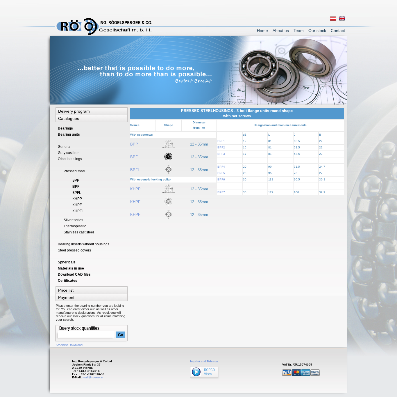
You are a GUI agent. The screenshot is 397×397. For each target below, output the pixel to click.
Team (299, 30)
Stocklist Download (69, 345)
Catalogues (68, 118)
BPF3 (221, 153)
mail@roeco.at (93, 377)
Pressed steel (74, 171)
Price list (66, 290)
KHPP (135, 189)
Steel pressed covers (74, 250)
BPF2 (221, 147)
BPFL (135, 170)
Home (262, 30)
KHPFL (136, 214)
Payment (66, 297)
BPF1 (221, 141)
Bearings (65, 128)
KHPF (135, 202)
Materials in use (71, 268)
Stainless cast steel (79, 232)
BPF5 (221, 173)
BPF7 (221, 192)
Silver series (73, 220)
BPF (134, 157)
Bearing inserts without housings (83, 244)
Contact (338, 30)
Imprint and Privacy (204, 361)
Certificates (67, 281)
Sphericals (67, 262)
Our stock (317, 30)
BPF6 (221, 179)
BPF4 (221, 166)
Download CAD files (74, 274)
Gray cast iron (69, 153)
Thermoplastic (75, 226)
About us (281, 30)
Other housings (70, 159)
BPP (134, 144)
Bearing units (69, 134)
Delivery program (74, 111)
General (64, 147)
